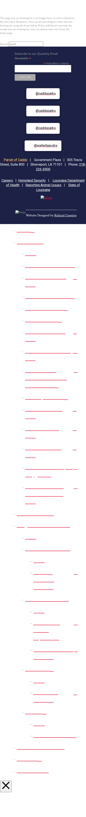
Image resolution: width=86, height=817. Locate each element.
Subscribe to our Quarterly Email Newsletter (36, 56)
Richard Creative (65, 215)
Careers (7, 180)
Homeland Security (32, 180)
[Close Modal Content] (6, 786)
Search (4, 44)
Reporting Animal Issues (43, 185)
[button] (37, 10)
